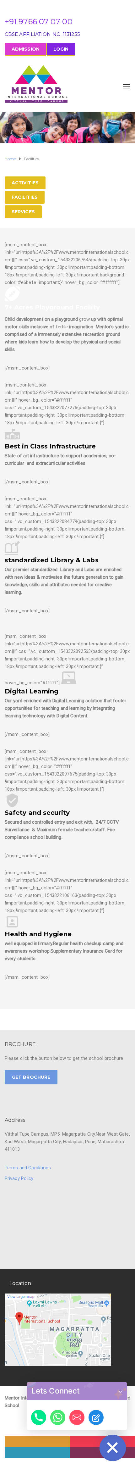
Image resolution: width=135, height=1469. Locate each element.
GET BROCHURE (31, 1077)
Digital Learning (32, 691)
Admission (26, 49)
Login (61, 49)
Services (23, 211)
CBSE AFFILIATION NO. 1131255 (42, 34)
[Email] (76, 1417)
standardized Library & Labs (52, 560)
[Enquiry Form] (96, 1417)
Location (20, 1283)
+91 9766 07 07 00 (39, 21)
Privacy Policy (19, 1178)
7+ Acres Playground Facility (52, 307)
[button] (120, 1391)
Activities (25, 183)
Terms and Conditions (28, 1168)
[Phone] (38, 1417)
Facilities (25, 197)
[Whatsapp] (57, 1417)
